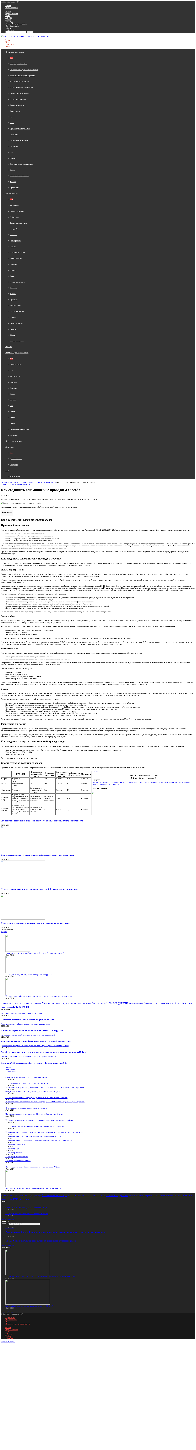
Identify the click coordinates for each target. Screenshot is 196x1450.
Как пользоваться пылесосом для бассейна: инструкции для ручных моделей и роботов (39, 1120)
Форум (8, 6)
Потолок (13, 158)
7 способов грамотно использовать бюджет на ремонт (27, 1020)
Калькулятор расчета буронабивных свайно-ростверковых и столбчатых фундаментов (38, 1140)
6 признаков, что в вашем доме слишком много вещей (26, 1077)
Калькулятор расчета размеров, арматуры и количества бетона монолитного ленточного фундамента (44, 1132)
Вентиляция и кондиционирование (22, 76)
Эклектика (187, 1003)
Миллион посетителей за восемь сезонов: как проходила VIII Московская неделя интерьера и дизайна (45, 1102)
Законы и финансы (17, 105)
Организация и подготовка (20, 129)
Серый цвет (131, 1003)
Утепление (14, 435)
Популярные (10, 1069)
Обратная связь (11, 1320)
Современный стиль (173, 1003)
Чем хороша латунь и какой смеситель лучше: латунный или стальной (36, 1041)
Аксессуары (14, 205)
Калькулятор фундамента (15, 1144)
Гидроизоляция (15, 364)
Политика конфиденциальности (17, 1324)
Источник (95, 772)
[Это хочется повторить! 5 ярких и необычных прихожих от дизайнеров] (17, 1186)
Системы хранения (17, 311)
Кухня (12, 276)
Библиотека (14, 217)
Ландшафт (14, 465)
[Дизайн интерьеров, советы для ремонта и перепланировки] (25, 36)
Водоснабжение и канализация (21, 87)
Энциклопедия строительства (16, 353)
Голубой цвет (17, 1003)
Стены (12, 170)
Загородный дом (16, 258)
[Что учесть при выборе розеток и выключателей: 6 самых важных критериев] (23, 885)
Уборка (12, 335)
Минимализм (71, 1003)
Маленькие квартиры (54, 1002)
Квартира (13, 264)
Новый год (79, 1003)
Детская (13, 246)
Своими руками (117, 1003)
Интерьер (13, 382)
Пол (11, 152)
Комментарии (10, 1071)
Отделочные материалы (19, 140)
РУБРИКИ (5, 1224)
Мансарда (13, 288)
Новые (8, 1067)
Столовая (13, 329)
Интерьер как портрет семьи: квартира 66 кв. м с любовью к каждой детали (34, 1114)
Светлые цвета (99, 1003)
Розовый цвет (87, 1003)
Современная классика (154, 1003)
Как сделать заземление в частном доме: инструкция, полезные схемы (35, 923)
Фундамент (14, 188)
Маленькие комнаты (17, 282)
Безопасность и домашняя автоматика (24, 70)
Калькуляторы (15, 476)
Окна (12, 123)
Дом (11, 370)
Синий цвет (139, 1003)
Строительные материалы (19, 176)
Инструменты (15, 111)
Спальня (13, 317)
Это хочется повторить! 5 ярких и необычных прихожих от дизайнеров (33, 1188)
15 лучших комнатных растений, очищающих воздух (26, 1108)
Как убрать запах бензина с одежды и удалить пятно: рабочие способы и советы (36, 1098)
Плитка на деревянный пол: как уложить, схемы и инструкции (32, 1030)
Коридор (13, 270)
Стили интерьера (16, 323)
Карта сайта (10, 1318)
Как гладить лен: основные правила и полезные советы (26, 1083)
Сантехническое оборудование (21, 164)
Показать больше (7, 1220)
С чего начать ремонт (13, 441)
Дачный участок (16, 459)
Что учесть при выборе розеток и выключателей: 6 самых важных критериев (39, 889)
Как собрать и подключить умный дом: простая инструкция (28, 975)
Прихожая (13, 300)
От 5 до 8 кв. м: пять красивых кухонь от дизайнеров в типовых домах (32, 1092)
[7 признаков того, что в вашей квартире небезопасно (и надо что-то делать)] (17, 951)
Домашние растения (17, 252)
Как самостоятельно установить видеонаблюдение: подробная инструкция (37, 855)
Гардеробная (15, 229)
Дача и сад (9, 447)
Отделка (13, 400)
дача (15, 1006)
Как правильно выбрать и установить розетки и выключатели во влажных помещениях (39, 996)
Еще (7, 471)
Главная (4, 482)
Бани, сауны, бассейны (18, 64)
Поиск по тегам (11, 8)
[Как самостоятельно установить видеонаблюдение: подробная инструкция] (23, 851)
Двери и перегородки (18, 99)
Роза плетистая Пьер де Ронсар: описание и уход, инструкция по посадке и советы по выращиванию (44, 1087)
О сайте (8, 1322)
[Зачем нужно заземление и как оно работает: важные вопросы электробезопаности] (114, 816)
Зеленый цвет (27, 1003)
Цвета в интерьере (17, 341)
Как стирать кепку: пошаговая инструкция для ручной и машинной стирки (34, 1126)
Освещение (14, 134)
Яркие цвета (6, 1007)
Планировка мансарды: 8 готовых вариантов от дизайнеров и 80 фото (32, 1167)
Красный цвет (37, 1003)
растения (24, 1006)
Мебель (13, 294)
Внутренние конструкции (19, 81)
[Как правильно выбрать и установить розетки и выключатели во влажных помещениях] (17, 994)
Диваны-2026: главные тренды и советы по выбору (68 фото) (29, 1306)
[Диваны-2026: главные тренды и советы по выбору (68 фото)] (27, 1304)
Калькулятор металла (13, 1153)
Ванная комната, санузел (19, 223)
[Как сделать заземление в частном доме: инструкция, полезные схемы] (23, 919)
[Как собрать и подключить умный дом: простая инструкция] (17, 973)
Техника (13, 182)
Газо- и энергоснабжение (19, 93)
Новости (8, 347)
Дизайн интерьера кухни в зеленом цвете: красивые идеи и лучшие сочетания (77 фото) (44, 1052)
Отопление (14, 146)
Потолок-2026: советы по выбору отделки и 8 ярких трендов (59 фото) (35, 1063)
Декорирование (15, 241)
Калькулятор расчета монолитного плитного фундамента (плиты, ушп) (33, 1136)
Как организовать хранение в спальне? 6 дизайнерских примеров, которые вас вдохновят (40, 1276)
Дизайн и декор (11, 193)
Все (11, 58)
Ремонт (12, 417)
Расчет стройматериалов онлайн (18, 1161)
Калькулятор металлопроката (16, 1157)
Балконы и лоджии (17, 211)
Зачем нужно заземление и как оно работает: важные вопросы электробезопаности (42, 821)
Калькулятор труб (12, 1148)
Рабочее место (15, 305)
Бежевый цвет (6, 1003)
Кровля (12, 117)
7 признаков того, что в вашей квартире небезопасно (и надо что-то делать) (34, 953)
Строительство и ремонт (14, 52)
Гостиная (13, 235)
